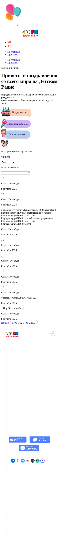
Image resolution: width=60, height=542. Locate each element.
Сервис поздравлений (24, 355)
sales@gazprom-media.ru (27, 501)
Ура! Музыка (19, 359)
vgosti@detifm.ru (37, 486)
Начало (5, 322)
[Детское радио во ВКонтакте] (13, 461)
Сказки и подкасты (22, 351)
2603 (32, 322)
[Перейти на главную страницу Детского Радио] (30, 33)
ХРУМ (16, 371)
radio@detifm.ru (39, 335)
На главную (13, 51)
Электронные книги (23, 363)
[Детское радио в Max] (42, 461)
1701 (14, 322)
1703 (25, 322)
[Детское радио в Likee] (28, 461)
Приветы (12, 54)
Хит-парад (18, 367)
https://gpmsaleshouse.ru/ (19, 503)
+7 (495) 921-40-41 (27, 498)
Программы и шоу (22, 386)
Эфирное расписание (24, 382)
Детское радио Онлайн (25, 347)
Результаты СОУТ (16, 525)
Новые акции (19, 412)
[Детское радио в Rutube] (33, 461)
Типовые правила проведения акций (25, 532)
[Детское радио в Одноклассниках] (18, 461)
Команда (17, 394)
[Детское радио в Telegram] (23, 461)
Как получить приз (22, 417)
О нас (16, 390)
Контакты (18, 398)
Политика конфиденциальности (23, 529)
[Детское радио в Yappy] (38, 461)
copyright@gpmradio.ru (18, 513)
